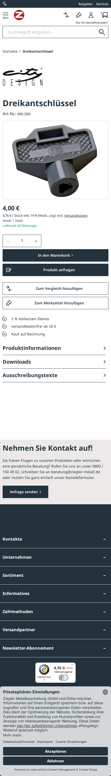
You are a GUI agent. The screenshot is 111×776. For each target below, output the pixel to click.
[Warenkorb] (102, 15)
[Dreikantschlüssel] (55, 160)
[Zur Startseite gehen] (37, 15)
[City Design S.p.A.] (23, 77)
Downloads (17, 361)
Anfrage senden (24, 491)
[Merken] (79, 15)
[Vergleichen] (66, 15)
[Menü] (6, 15)
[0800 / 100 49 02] (5, 4)
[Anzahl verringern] (8, 241)
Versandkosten (76, 215)
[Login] (91, 15)
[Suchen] (102, 32)
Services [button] (102, 4)
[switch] (63, 677)
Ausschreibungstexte (30, 375)
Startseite (10, 51)
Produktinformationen (32, 347)
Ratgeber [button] (85, 4)
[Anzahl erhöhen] (36, 241)
